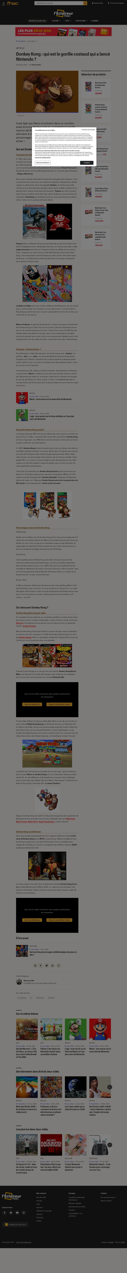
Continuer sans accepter (88, 129)
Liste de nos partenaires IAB (42, 157)
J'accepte (87, 162)
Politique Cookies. (86, 148)
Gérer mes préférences (42, 162)
